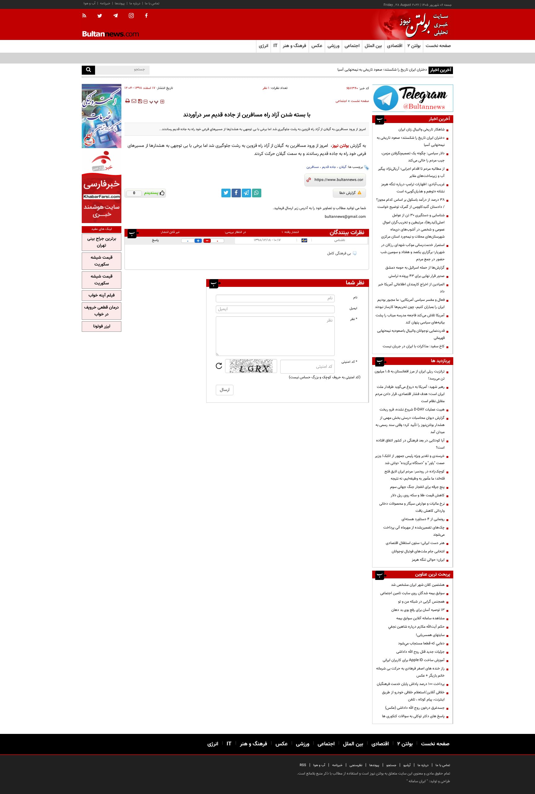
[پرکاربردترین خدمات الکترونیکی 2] (101, 116)
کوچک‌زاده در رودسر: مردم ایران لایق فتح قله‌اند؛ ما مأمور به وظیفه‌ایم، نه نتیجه (415, 475)
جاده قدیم (329, 167)
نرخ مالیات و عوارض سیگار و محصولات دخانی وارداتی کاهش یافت (412, 507)
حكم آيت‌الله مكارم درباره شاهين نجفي (416, 626)
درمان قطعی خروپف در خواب (101, 311)
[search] (88, 70)
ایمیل (353, 308)
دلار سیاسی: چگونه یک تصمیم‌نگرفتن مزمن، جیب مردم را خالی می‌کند (413, 157)
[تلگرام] (412, 98)
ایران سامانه (417, 781)
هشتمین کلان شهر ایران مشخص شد (418, 585)
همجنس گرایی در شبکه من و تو (421, 601)
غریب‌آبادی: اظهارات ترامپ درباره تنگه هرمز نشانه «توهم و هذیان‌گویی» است (413, 188)
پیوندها (120, 3)
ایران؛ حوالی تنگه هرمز (428, 560)
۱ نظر (266, 88)
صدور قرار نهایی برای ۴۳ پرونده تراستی (417, 276)
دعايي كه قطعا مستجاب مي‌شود (421, 643)
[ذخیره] (140, 101)
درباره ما (134, 3)
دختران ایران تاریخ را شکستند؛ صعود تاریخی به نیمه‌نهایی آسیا (411, 141)
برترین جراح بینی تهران (101, 242)
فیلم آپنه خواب (102, 295)
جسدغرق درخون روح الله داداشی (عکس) (415, 708)
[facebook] (146, 16)
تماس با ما (152, 3)
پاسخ (155, 240)
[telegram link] (246, 193)
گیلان (342, 167)
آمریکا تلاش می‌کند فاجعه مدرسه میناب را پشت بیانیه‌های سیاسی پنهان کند (410, 319)
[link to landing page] (422, 24)
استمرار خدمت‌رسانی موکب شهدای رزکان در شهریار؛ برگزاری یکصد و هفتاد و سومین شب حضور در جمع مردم (413, 252)
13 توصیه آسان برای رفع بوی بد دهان (418, 610)
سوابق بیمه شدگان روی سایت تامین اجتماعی (412, 593)
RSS (303, 765)
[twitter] (99, 16)
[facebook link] (236, 193)
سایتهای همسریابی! (430, 635)
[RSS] (86, 16)
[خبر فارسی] (101, 186)
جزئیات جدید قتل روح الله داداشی (420, 652)
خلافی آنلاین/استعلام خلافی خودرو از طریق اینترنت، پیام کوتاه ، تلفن (413, 696)
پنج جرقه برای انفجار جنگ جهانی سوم (417, 487)
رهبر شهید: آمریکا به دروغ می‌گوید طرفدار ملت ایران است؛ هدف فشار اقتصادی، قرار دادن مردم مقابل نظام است (410, 394)
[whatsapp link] (256, 193)
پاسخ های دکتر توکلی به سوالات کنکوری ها (413, 716)
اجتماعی (341, 101)
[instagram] (131, 16)
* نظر (353, 319)
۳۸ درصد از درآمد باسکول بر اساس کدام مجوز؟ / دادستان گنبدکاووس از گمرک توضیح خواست (410, 203)
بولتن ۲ (413, 46)
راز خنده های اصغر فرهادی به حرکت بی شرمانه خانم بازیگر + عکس (410, 672)
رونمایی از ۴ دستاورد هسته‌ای (423, 519)
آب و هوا (89, 3)
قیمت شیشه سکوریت (101, 261)
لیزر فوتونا (101, 326)
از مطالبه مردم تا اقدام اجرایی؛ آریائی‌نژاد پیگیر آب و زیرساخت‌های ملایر (411, 172)
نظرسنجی (356, 765)
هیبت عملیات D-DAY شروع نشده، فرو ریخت (412, 409)
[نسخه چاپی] (127, 101)
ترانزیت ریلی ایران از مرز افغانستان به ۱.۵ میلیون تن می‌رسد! (410, 375)
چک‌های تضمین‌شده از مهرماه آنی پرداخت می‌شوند (414, 531)
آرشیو (407, 765)
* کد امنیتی (349, 362)
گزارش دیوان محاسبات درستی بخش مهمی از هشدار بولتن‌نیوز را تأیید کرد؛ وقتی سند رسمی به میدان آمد (410, 425)
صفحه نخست (438, 46)
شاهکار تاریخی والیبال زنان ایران (421, 129)
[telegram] (115, 16)
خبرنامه (105, 3)
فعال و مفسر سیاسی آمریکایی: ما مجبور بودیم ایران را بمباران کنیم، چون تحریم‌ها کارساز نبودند (410, 303)
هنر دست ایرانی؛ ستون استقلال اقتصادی (415, 543)
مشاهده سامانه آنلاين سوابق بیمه (420, 618)
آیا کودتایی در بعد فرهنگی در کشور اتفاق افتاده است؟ (410, 444)
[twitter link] (226, 193)
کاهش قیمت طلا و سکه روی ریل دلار (418, 495)
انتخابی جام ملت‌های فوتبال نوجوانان (418, 551)
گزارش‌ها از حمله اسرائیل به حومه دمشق (415, 267)
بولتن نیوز (340, 145)
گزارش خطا (347, 193)
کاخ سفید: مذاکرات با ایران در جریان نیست (414, 346)
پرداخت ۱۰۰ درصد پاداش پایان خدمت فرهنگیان (411, 684)
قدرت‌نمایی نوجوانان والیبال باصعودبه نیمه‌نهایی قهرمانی (411, 334)
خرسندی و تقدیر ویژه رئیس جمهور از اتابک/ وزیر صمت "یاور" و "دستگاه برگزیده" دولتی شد (410, 459)
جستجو (391, 765)
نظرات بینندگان (347, 232)
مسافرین (313, 167)
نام (355, 297)
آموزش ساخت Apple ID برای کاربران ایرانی (414, 660)
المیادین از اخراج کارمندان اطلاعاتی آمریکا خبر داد (411, 288)
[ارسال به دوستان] (133, 101)
